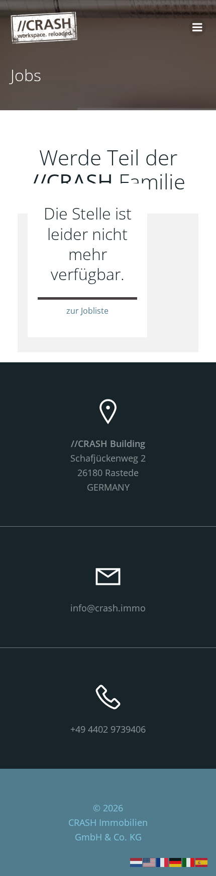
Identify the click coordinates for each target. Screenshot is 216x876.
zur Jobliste (87, 310)
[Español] (201, 861)
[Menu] (197, 27)
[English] (149, 861)
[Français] (162, 861)
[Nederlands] (136, 861)
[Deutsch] (175, 861)
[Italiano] (188, 861)
